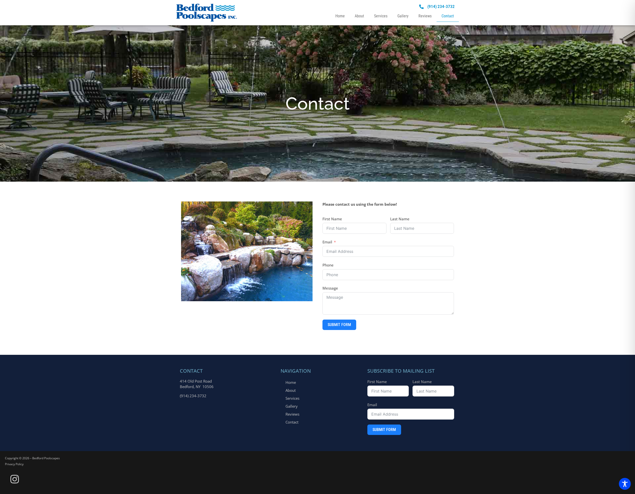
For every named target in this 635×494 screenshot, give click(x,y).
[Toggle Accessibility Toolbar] (624, 483)
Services (380, 16)
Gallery (403, 16)
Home (340, 16)
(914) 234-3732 (193, 395)
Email (327, 241)
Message (330, 288)
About (359, 16)
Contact (448, 16)
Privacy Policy (14, 464)
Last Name (400, 218)
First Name (332, 218)
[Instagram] (14, 479)
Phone (328, 265)
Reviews (425, 16)
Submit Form (339, 324)
